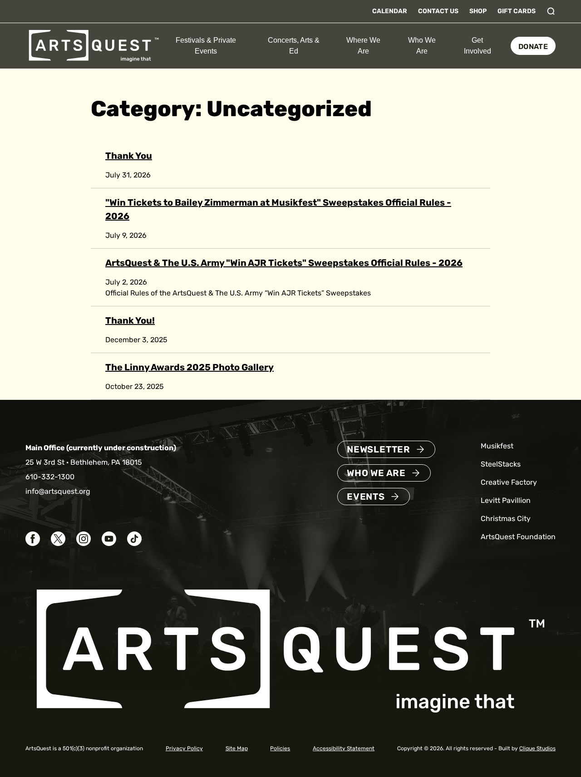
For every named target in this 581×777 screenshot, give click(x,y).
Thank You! (130, 320)
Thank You (128, 155)
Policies (280, 748)
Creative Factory (509, 482)
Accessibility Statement (343, 748)
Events (366, 496)
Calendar (389, 11)
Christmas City (506, 518)
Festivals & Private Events (206, 45)
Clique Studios (537, 748)
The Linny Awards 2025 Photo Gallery (189, 367)
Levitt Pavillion (506, 500)
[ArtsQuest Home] (93, 45)
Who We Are (422, 45)
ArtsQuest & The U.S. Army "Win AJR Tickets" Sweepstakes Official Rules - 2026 (284, 262)
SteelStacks (501, 464)
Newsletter (378, 449)
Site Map (237, 748)
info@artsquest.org (57, 491)
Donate (533, 46)
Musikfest (497, 446)
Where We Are (363, 45)
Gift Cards (516, 11)
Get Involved (477, 45)
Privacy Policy (184, 748)
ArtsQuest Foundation (518, 536)
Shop (478, 11)
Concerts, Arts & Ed (294, 45)
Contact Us (438, 11)
